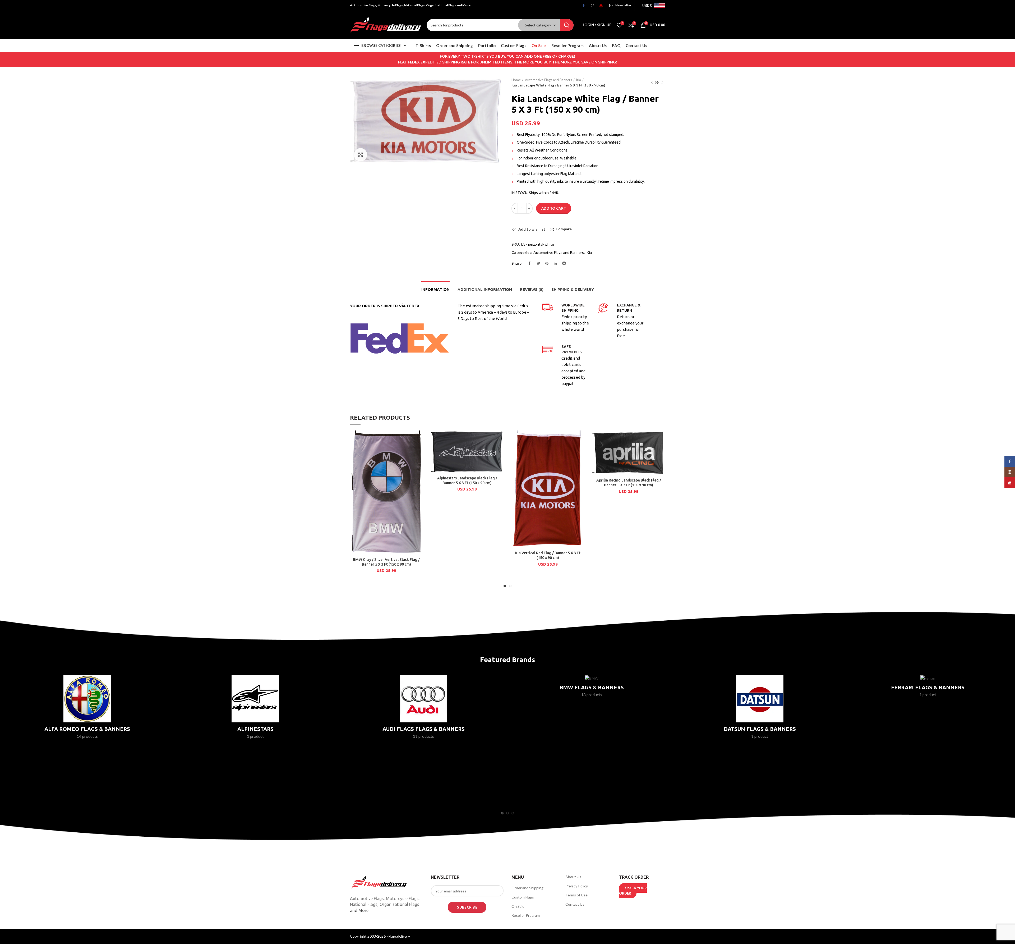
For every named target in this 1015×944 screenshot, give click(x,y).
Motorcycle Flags (402, 898)
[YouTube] (599, 7)
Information (435, 289)
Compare (564, 229)
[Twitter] (536, 265)
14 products (87, 736)
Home (516, 80)
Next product (662, 82)
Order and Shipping (527, 888)
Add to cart (553, 208)
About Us (573, 876)
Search (567, 25)
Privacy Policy (576, 886)
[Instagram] (591, 7)
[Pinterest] (545, 265)
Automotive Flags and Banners (548, 80)
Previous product (651, 82)
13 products (591, 694)
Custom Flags (522, 897)
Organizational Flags (399, 904)
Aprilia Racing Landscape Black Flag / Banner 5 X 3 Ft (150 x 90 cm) (628, 482)
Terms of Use (576, 895)
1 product (255, 736)
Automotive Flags (367, 898)
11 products (423, 736)
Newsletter (623, 5)
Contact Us (574, 904)
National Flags (363, 904)
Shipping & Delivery (572, 289)
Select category (538, 25)
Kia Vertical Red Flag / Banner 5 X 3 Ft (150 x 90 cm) (547, 555)
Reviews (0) (531, 289)
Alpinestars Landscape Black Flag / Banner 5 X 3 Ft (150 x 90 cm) (467, 480)
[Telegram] (562, 265)
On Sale (517, 906)
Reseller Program (525, 915)
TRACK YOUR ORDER (633, 890)
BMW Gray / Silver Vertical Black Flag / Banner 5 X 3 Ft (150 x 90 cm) (386, 561)
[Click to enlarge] (360, 154)
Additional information (485, 289)
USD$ (647, 5)
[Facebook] (582, 7)
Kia (578, 80)
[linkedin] (553, 265)
